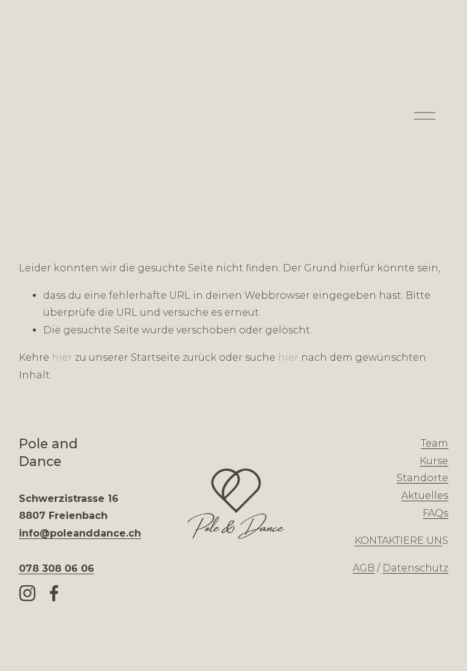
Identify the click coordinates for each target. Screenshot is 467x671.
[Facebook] (54, 593)
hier (62, 357)
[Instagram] (27, 593)
